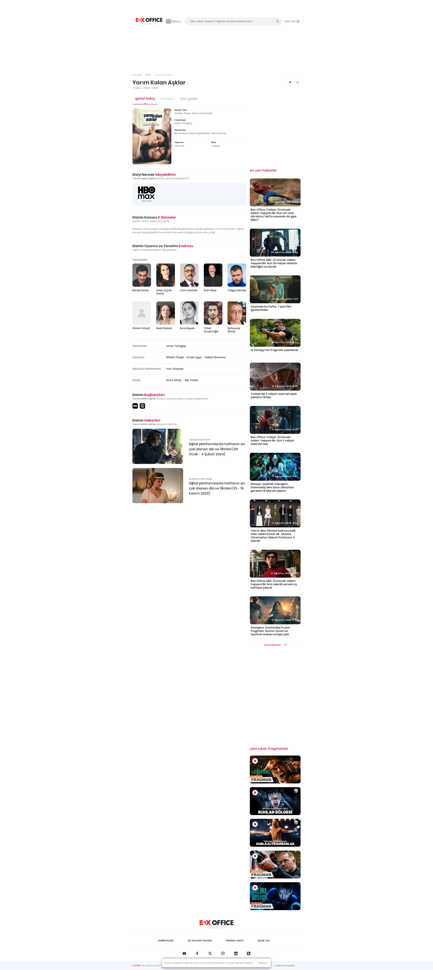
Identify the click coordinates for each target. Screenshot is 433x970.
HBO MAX (147, 201)
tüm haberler (272, 645)
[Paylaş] (298, 82)
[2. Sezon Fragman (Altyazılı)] (275, 864)
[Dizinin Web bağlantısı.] (142, 406)
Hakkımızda (166, 940)
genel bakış (145, 98)
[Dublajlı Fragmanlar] (275, 833)
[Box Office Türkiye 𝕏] (210, 953)
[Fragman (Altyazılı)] (275, 896)
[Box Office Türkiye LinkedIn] (236, 953)
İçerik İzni (264, 940)
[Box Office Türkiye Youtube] (184, 953)
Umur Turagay (183, 123)
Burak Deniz (181, 133)
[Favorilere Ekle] (290, 82)
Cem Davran (218, 133)
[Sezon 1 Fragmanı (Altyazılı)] (275, 769)
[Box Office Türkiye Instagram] (223, 953)
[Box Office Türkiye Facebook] (197, 953)
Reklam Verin (235, 940)
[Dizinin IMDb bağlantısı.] (135, 406)
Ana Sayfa (137, 74)
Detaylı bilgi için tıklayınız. (240, 962)
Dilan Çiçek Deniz (199, 133)
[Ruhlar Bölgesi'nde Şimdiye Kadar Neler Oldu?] (275, 801)
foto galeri (189, 98)
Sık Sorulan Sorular (200, 940)
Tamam (262, 962)
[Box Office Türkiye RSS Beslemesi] (248, 953)
